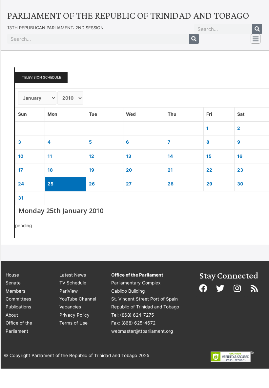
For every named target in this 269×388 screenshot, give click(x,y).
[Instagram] (237, 288)
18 (50, 170)
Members (15, 291)
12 (91, 156)
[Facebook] (203, 288)
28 (171, 183)
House (12, 275)
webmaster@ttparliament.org (142, 331)
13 (128, 156)
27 (129, 183)
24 (21, 183)
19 (91, 170)
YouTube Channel (77, 299)
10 (20, 156)
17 (20, 170)
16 (239, 156)
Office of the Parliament (19, 326)
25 (50, 183)
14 (170, 156)
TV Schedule (72, 282)
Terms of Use (73, 323)
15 (209, 156)
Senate (13, 282)
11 (50, 156)
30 (240, 183)
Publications (18, 306)
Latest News (72, 275)
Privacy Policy (74, 315)
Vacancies (70, 306)
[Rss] (254, 288)
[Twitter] (220, 288)
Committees (18, 299)
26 (92, 183)
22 (209, 170)
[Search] (257, 29)
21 (170, 170)
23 (240, 170)
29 (209, 183)
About (12, 315)
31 (20, 198)
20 (129, 170)
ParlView (68, 291)
